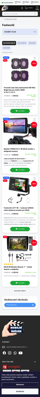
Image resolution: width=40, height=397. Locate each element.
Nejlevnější (22, 43)
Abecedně (6, 48)
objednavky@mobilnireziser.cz (16, 347)
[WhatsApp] (15, 352)
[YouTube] (20, 352)
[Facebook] (4, 352)
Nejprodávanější (9, 43)
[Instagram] (9, 352)
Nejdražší (32, 43)
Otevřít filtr (10, 32)
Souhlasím (20, 391)
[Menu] (37, 8)
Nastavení (20, 385)
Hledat (35, 13)
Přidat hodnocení (12, 305)
